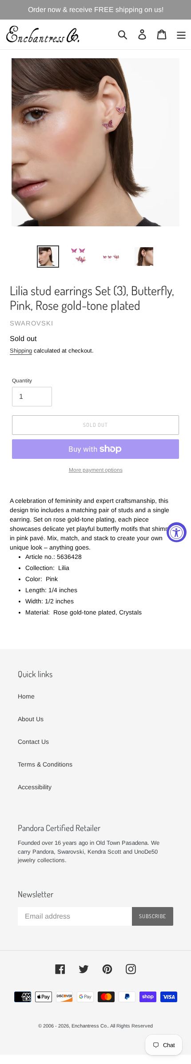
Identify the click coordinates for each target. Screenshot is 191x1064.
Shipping (21, 350)
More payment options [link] (96, 470)
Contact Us (33, 741)
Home (26, 696)
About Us (31, 719)
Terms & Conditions (45, 764)
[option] (48, 256)
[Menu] (181, 34)
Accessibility (35, 787)
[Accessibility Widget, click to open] (177, 532)
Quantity (22, 380)
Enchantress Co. (90, 1025)
